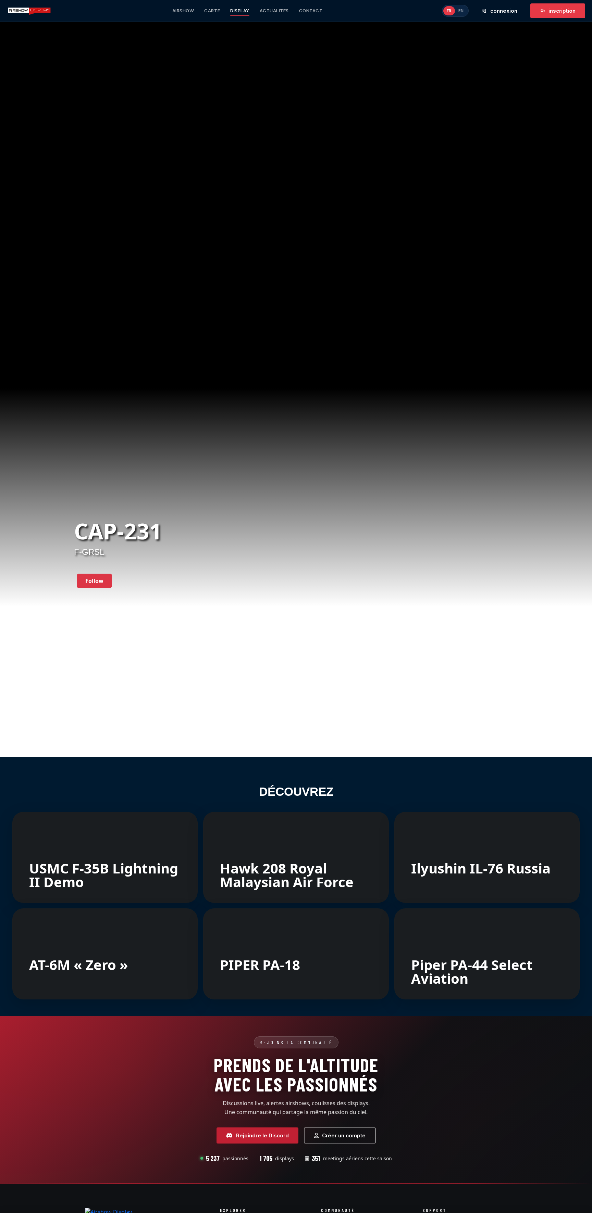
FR (449, 10)
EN (461, 10)
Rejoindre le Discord (262, 1135)
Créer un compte (344, 1135)
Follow (94, 581)
